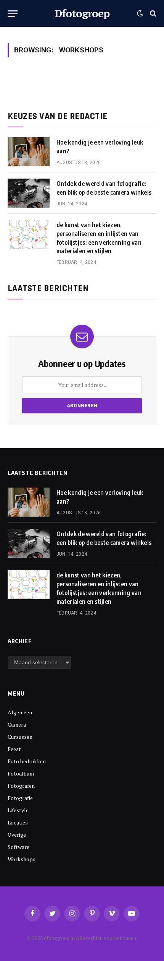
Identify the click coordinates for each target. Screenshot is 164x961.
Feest (14, 749)
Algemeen (20, 712)
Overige (17, 834)
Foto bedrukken (27, 761)
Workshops (21, 859)
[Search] (152, 13)
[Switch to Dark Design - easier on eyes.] (140, 13)
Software (18, 846)
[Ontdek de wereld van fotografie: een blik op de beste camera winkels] (29, 193)
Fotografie (20, 798)
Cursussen (20, 736)
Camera (17, 724)
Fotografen (21, 785)
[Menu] (13, 13)
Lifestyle (18, 810)
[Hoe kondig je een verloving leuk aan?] (29, 151)
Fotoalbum (21, 773)
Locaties (18, 822)
